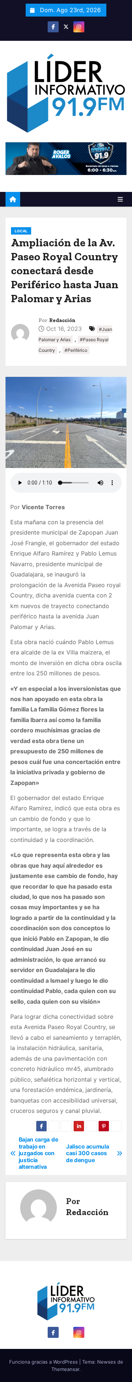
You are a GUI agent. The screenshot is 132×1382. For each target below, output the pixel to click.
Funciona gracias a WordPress (44, 1362)
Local (21, 231)
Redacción (62, 320)
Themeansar (65, 1369)
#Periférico (76, 350)
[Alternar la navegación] (120, 199)
